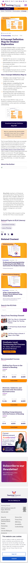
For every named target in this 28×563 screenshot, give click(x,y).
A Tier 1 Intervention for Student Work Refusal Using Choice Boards (12, 294)
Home (2, 11)
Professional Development (8, 268)
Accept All (15, 558)
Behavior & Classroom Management (11, 274)
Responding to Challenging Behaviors (10, 299)
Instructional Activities (8, 224)
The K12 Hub (8, 11)
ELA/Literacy (6, 18)
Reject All (15, 553)
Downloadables (16, 11)
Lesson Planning (6, 228)
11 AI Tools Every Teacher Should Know (17, 327)
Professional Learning (8, 244)
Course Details (15, 380)
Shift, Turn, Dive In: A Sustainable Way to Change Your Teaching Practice (17, 321)
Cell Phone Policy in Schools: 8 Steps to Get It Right (16, 334)
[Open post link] (14, 250)
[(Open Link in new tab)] (14, 347)
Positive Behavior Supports (15, 298)
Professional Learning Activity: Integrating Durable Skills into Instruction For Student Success (14, 264)
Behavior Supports (6, 298)
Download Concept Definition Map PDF (14, 124)
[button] (20, 1)
